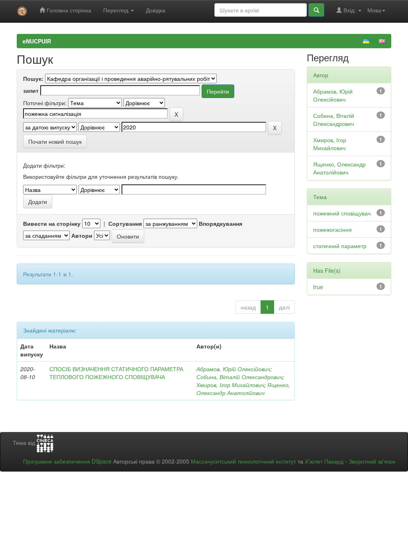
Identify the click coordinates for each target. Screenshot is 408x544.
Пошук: (33, 78)
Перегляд (116, 10)
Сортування (125, 223)
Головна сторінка (68, 10)
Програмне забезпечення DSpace (67, 461)
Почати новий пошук (55, 141)
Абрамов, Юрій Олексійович (233, 369)
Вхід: (349, 10)
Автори (81, 235)
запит (31, 90)
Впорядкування (220, 223)
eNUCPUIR (37, 41)
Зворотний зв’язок (372, 461)
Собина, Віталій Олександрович (239, 377)
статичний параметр (340, 246)
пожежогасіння (332, 229)
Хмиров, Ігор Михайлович (230, 385)
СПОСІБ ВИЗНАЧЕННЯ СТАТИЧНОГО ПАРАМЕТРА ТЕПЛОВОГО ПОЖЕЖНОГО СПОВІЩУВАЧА (116, 373)
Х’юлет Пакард (324, 461)
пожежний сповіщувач (342, 213)
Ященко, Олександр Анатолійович (243, 389)
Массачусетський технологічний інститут (243, 461)
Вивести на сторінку (51, 223)
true (318, 287)
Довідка (155, 10)
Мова (374, 10)
